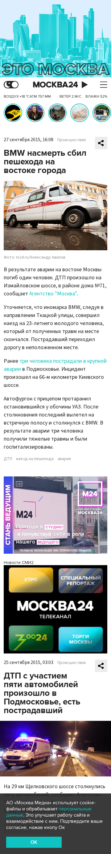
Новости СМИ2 (19, 562)
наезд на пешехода (35, 459)
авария (64, 459)
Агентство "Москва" (53, 294)
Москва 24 (55, 84)
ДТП (8, 459)
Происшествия (71, 140)
